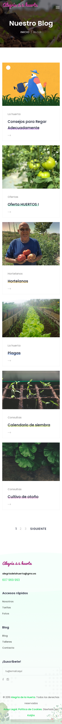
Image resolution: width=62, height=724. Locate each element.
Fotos (5, 613)
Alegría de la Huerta (23, 697)
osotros (9, 601)
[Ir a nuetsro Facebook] (3, 679)
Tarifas (6, 607)
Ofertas (13, 197)
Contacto (8, 648)
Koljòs (31, 715)
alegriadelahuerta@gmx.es (19, 573)
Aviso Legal (10, 709)
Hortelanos (15, 273)
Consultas (15, 417)
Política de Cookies (30, 709)
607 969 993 (11, 580)
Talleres (7, 641)
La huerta (14, 114)
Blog (5, 635)
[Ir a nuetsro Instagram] (8, 679)
